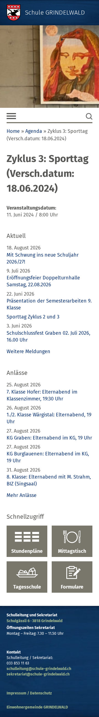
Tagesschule (27, 587)
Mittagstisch (72, 551)
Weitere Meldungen (28, 351)
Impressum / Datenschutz (29, 693)
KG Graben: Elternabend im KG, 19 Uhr (49, 438)
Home (13, 131)
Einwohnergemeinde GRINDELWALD (37, 707)
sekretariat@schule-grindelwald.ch (38, 674)
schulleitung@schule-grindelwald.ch (39, 668)
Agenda (33, 131)
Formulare (72, 587)
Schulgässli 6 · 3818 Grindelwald (34, 621)
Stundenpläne (27, 551)
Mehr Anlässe (22, 495)
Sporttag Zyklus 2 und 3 (33, 317)
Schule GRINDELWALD (55, 12)
